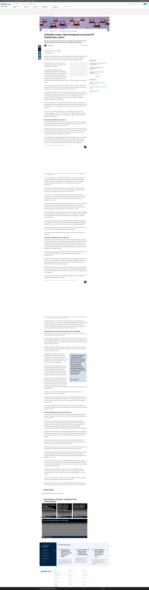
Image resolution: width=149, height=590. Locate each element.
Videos (84, 584)
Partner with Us (56, 582)
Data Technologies (45, 553)
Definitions (70, 577)
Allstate (73, 229)
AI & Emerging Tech (45, 550)
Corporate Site (56, 586)
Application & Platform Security (17, 7)
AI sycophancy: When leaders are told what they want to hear (100, 553)
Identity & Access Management (56, 7)
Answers (70, 575)
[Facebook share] (39, 46)
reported (65, 263)
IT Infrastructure (45, 558)
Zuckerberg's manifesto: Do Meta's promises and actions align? (66, 553)
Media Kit (55, 584)
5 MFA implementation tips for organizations (52, 493)
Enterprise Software (45, 555)
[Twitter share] (39, 49)
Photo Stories (85, 575)
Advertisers (56, 579)
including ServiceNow (60, 229)
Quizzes (84, 577)
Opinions (84, 572)
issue (52, 414)
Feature (46, 30)
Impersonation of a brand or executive (53, 69)
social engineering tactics (64, 140)
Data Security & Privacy (36, 7)
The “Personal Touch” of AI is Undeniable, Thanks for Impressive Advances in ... (98, 63)
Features (70, 584)
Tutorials (84, 582)
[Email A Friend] (39, 58)
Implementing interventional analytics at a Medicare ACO (97, 72)
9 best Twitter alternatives (94, 91)
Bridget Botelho (50, 45)
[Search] (139, 4)
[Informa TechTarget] (2, 1)
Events (69, 582)
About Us (55, 570)
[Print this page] (39, 55)
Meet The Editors (57, 575)
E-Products (70, 579)
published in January (61, 326)
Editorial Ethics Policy (58, 572)
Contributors (70, 570)
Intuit (67, 229)
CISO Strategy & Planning (27, 7)
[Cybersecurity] (6, 2)
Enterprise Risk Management (45, 7)
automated (53, 251)
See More (98, 76)
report (66, 87)
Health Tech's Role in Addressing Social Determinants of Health (96, 68)
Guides (84, 570)
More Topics (66, 6)
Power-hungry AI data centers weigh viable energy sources (83, 552)
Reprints (69, 572)
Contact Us (56, 577)
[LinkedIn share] (39, 52)
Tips (83, 579)
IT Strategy (44, 561)
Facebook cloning (60, 137)
